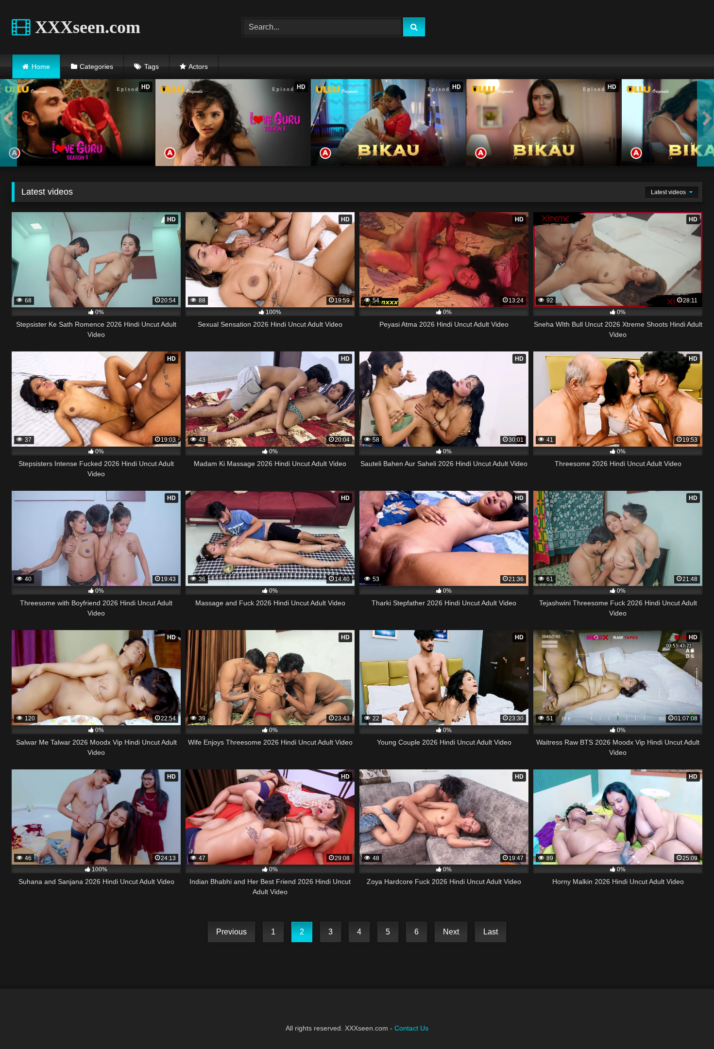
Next (451, 932)
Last (490, 932)
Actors (198, 66)
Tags (151, 66)
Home (41, 66)
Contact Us (411, 1028)
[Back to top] (684, 1020)
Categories (96, 66)
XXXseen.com (85, 27)
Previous (231, 932)
